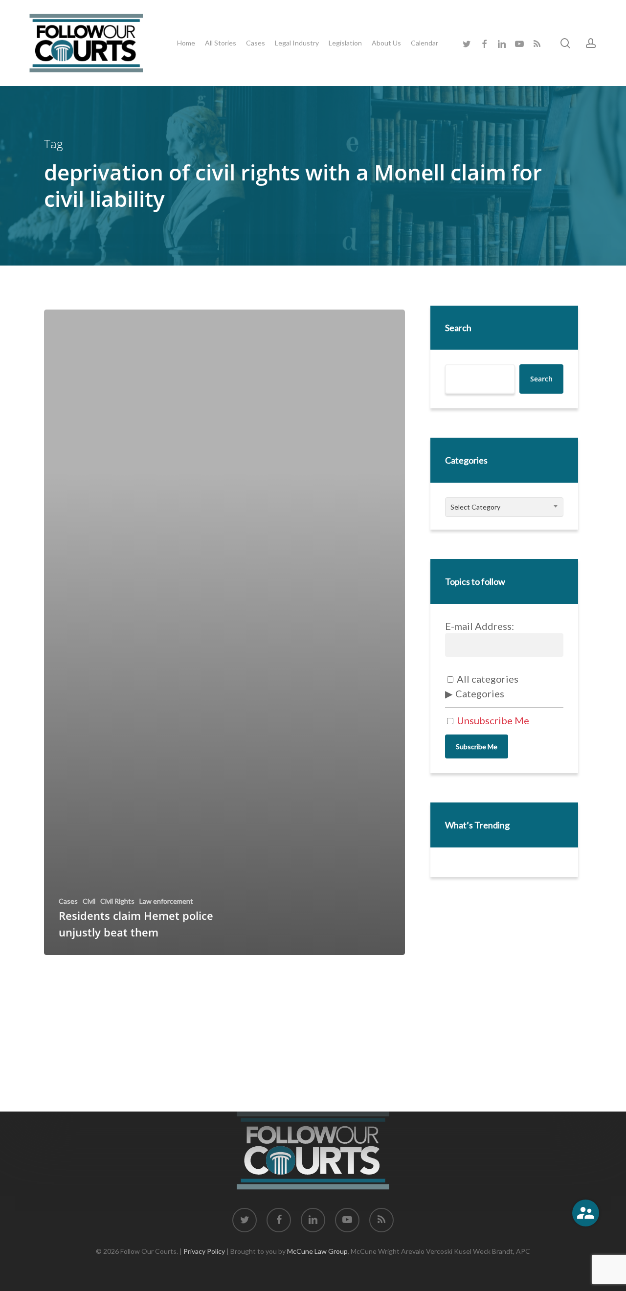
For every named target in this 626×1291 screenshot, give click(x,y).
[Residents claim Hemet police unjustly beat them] (224, 632)
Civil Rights (117, 901)
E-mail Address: (479, 626)
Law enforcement (166, 901)
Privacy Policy (204, 1251)
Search (458, 327)
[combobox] (504, 507)
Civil (89, 901)
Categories (479, 693)
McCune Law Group (317, 1251)
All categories (486, 679)
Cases (68, 901)
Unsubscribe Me (492, 720)
